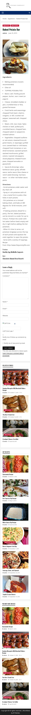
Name (5, 302)
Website (5, 316)
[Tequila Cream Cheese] (15, 584)
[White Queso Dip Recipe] (15, 512)
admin (5, 33)
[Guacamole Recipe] (15, 464)
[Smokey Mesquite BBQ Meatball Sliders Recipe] (15, 377)
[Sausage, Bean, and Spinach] (15, 560)
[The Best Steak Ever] (15, 403)
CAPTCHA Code (7, 331)
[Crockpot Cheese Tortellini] (15, 428)
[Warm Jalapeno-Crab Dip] (15, 536)
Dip (6, 470)
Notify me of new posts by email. (14, 343)
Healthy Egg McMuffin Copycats (13, 250)
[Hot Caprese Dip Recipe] (15, 488)
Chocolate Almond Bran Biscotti (13, 257)
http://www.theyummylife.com (18, 245)
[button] (3, 13)
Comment (6, 276)
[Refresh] (15, 323)
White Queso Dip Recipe (9, 522)
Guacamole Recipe (8, 474)
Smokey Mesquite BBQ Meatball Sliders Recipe (14, 389)
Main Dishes (15, 25)
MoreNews (26, 711)
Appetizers (6, 25)
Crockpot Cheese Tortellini (10, 439)
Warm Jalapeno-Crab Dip (10, 546)
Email (5, 309)
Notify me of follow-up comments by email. (14, 338)
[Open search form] (29, 12)
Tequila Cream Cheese (9, 594)
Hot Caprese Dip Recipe (9, 498)
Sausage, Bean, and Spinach (11, 570)
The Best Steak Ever (9, 415)
